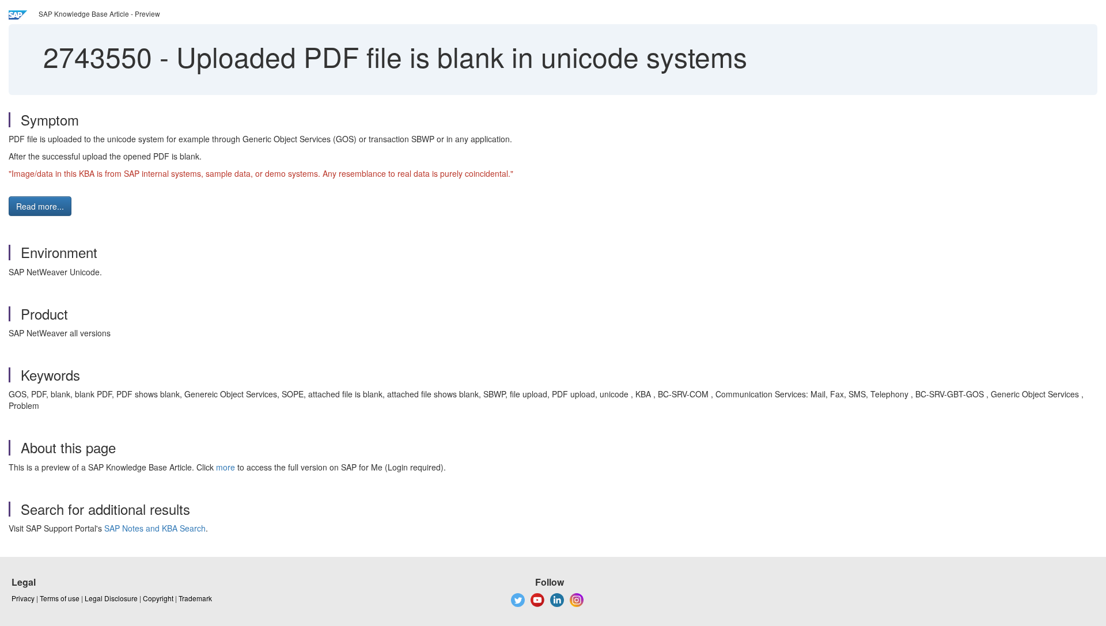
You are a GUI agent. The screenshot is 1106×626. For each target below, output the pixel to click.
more (225, 467)
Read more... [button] (40, 206)
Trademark (195, 598)
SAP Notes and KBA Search (155, 528)
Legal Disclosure (111, 598)
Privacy (23, 598)
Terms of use (59, 598)
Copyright (158, 598)
